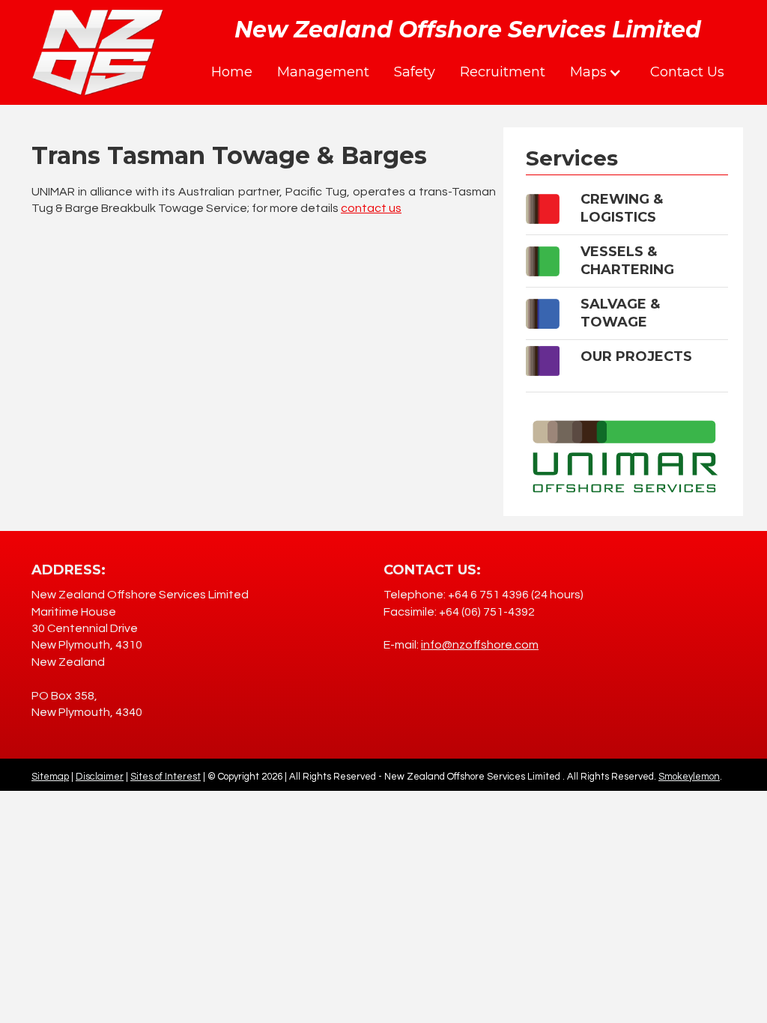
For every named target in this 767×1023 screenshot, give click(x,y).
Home (231, 72)
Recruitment (502, 72)
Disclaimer (100, 776)
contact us (371, 208)
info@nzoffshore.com (480, 645)
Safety (414, 72)
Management (323, 72)
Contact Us (687, 72)
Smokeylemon (689, 776)
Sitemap (50, 776)
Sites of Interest (165, 776)
